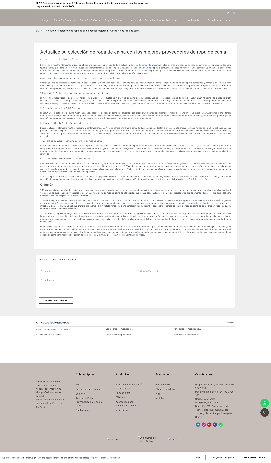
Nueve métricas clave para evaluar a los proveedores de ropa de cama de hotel (56, 329)
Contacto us (82, 410)
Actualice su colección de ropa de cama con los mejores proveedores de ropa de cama (93, 30)
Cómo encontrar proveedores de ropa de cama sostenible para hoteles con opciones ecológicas (119, 334)
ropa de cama (140, 65)
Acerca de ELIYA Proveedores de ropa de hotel (89, 402)
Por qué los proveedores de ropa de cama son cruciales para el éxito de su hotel (187, 329)
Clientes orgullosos (165, 389)
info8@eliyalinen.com (207, 402)
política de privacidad (110, 458)
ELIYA (39, 30)
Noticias (230, 323)
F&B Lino (120, 397)
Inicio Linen (122, 410)
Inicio (78, 384)
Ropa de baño (123, 392)
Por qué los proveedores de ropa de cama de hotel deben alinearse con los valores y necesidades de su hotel (187, 334)
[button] (233, 20)
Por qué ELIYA (163, 384)
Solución (81, 393)
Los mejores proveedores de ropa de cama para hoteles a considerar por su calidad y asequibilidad (119, 329)
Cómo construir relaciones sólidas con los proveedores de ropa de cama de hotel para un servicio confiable (51, 334)
